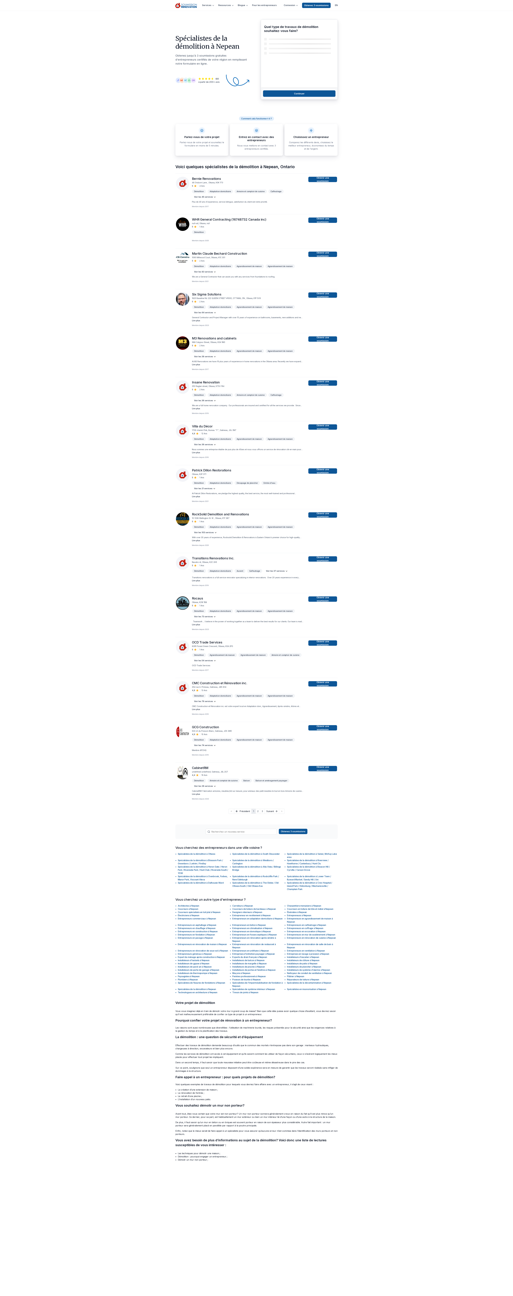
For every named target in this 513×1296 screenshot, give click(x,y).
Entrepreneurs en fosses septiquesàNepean (254, 934)
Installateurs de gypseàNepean (193, 963)
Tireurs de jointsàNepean (245, 992)
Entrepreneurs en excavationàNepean (306, 931)
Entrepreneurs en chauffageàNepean (196, 928)
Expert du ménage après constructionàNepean (201, 957)
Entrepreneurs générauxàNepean (195, 954)
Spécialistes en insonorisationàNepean (306, 989)
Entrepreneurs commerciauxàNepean (197, 918)
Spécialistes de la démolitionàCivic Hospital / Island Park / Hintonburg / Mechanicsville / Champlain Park (309, 886)
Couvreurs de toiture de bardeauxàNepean (254, 909)
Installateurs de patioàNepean (302, 963)
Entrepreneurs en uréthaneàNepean (250, 950)
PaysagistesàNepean (189, 976)
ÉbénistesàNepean (297, 912)
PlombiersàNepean (188, 979)
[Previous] (231, 811)
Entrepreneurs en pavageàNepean (195, 938)
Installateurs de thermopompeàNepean (197, 973)
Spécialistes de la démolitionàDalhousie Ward (201, 882)
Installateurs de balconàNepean (248, 960)
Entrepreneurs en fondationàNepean (196, 934)
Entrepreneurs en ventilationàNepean (306, 950)
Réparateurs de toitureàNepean (303, 979)
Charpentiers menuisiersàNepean (304, 905)
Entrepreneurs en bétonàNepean (249, 925)
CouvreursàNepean (188, 909)
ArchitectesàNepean (188, 905)
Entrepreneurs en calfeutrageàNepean (306, 925)
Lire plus (196, 320)
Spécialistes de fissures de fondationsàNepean (201, 982)
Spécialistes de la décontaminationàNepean (309, 982)
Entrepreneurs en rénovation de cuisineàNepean (311, 938)
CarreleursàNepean (242, 905)
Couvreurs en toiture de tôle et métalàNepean (310, 909)
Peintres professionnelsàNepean (249, 976)
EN (336, 5)
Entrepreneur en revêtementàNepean (251, 915)
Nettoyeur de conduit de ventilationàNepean (309, 973)
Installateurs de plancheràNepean (304, 966)
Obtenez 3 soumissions (316, 5)
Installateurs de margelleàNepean (249, 963)
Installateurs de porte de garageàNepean (198, 970)
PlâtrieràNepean (295, 976)
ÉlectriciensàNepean (188, 915)
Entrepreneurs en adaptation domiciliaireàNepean (257, 918)
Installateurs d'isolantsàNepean (193, 960)
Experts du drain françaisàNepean (249, 957)
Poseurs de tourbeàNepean (246, 979)
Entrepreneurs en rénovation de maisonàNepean (202, 944)
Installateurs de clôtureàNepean (303, 960)
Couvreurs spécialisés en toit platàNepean (199, 912)
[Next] (282, 811)
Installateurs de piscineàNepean (248, 966)
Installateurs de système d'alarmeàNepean (308, 970)
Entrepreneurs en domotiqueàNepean (251, 931)
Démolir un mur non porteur (192, 1159)
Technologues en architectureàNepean (197, 992)
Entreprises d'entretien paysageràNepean (253, 954)
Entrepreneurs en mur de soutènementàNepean (311, 934)
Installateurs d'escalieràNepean (303, 957)
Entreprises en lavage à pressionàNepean (308, 954)
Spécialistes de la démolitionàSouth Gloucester (256, 854)
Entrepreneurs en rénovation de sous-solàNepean (203, 950)
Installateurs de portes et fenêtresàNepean (253, 970)
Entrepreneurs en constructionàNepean (198, 931)
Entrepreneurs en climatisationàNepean (252, 928)
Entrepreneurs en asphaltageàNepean (197, 925)
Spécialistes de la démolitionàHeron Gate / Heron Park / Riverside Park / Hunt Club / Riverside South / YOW (203, 869)
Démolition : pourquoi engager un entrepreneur (202, 1156)
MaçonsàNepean (241, 973)
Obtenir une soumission (322, 179)
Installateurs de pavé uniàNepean (195, 966)
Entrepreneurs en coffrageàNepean (305, 928)
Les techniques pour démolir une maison (198, 1153)
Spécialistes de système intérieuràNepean (253, 989)
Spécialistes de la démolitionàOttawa (196, 854)
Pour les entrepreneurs (264, 5)
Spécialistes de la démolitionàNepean (197, 989)
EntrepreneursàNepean (299, 915)
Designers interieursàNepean (247, 912)
